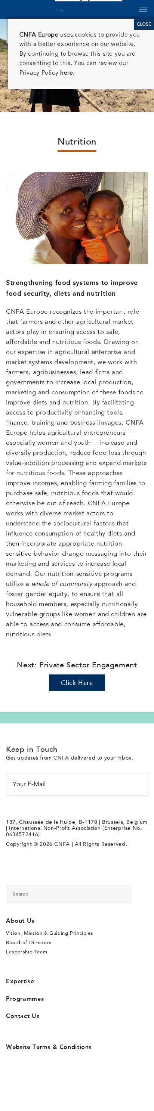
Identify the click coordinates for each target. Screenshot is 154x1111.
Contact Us (22, 1016)
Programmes (25, 998)
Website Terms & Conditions (49, 1047)
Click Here (77, 683)
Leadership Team (26, 952)
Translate (82, 11)
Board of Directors (29, 942)
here (66, 73)
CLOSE (144, 24)
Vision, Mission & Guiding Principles (49, 933)
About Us (20, 920)
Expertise (20, 981)
